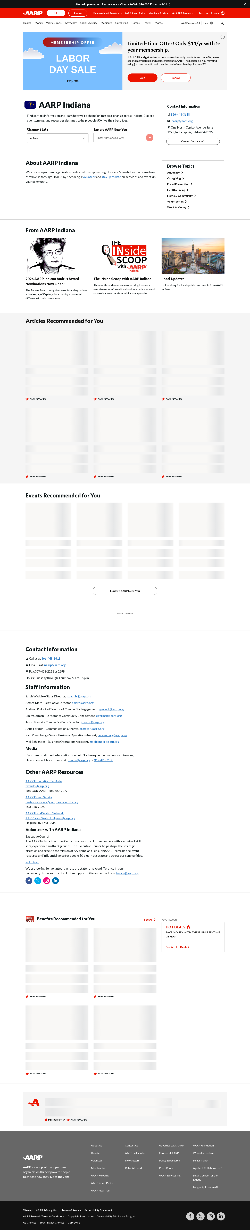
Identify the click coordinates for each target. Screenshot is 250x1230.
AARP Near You (100, 1181)
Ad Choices (29, 1214)
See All (148, 911)
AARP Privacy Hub (47, 1201)
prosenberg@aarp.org (112, 726)
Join (142, 77)
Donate (95, 1144)
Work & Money (176, 207)
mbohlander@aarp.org (104, 733)
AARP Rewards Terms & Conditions (43, 1207)
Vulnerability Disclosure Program (116, 1207)
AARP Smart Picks (134, 13)
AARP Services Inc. (170, 1166)
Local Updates (173, 279)
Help (206, 22)
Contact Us (131, 1136)
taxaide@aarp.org (37, 777)
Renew (175, 77)
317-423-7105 (103, 751)
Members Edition (158, 13)
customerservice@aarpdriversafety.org (52, 793)
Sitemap (27, 1201)
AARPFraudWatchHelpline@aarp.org (50, 809)
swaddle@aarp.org (78, 688)
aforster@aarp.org (92, 720)
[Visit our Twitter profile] (37, 872)
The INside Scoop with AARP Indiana (122, 279)
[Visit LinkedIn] (221, 1208)
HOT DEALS (176, 918)
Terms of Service (71, 1201)
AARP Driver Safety (39, 789)
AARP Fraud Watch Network (45, 805)
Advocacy (173, 172)
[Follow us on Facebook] (29, 872)
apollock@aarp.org (111, 701)
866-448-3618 (180, 114)
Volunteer (32, 853)
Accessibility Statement (98, 1201)
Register (203, 13)
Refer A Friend (133, 1159)
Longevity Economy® (205, 1178)
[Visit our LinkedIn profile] (55, 872)
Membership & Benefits (106, 13)
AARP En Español (135, 1144)
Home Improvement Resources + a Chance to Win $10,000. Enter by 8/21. (122, 4)
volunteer (89, 177)
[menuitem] (27, 24)
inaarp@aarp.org (182, 121)
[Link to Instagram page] (46, 872)
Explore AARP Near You (110, 129)
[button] (222, 23)
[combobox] (124, 137)
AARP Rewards (184, 13)
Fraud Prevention (178, 184)
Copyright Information (81, 1207)
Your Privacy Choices (52, 1214)
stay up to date (111, 177)
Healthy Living (176, 189)
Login (216, 12)
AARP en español (190, 23)
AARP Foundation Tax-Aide (44, 772)
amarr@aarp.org (83, 694)
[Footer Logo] (47, 1148)
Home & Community (180, 195)
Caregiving (174, 178)
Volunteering (175, 201)
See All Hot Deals (176, 938)
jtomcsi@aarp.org (92, 713)
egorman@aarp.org (109, 707)
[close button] (222, 37)
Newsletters (132, 1151)
